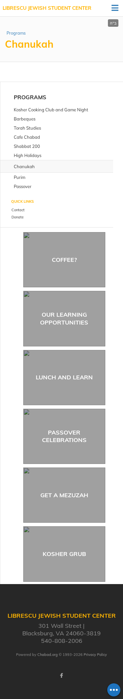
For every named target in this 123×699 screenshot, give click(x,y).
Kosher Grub (64, 554)
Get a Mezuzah (64, 495)
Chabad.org (47, 654)
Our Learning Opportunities (64, 318)
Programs (16, 33)
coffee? (64, 259)
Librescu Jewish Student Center (47, 8)
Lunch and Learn (64, 377)
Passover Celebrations (64, 436)
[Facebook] (61, 675)
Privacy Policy (95, 654)
